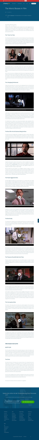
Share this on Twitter (5, 12)
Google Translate (21, 0)
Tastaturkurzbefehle (14, 417)
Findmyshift (9, 436)
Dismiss (25, 0)
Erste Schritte (33, 3)
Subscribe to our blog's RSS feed (11, 12)
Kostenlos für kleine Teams (22, 420)
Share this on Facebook (7, 12)
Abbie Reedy (12, 15)
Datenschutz (5, 429)
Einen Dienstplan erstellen (12, 401)
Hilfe (23, 3)
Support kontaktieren (14, 420)
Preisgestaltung (19, 3)
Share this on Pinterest (9, 12)
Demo (27, 3)
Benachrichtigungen (21, 417)
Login (29, 3)
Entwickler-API (29, 413)
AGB (4, 425)
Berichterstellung (21, 416)
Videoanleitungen (14, 416)
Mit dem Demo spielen (28, 401)
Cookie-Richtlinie (6, 428)
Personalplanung (21, 413)
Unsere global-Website (6, 432)
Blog (28, 416)
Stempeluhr (29, 417)
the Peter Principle (14, 164)
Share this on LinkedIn (8, 12)
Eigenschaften (14, 3)
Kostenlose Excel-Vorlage (30, 420)
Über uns (5, 420)
